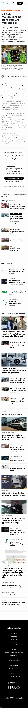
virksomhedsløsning (18, 186)
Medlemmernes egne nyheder (11, 414)
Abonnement (14, 636)
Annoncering (14, 642)
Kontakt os (14, 671)
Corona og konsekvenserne (11, 10)
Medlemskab (14, 639)
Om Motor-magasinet (14, 676)
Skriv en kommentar (20, 194)
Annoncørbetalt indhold (14, 660)
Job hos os (14, 673)
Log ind (20, 181)
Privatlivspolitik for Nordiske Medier (14, 652)
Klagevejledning (14, 658)
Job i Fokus (5, 263)
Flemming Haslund (11, 76)
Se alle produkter (14, 645)
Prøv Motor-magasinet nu (14, 178)
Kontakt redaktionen (14, 668)
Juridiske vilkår (14, 655)
